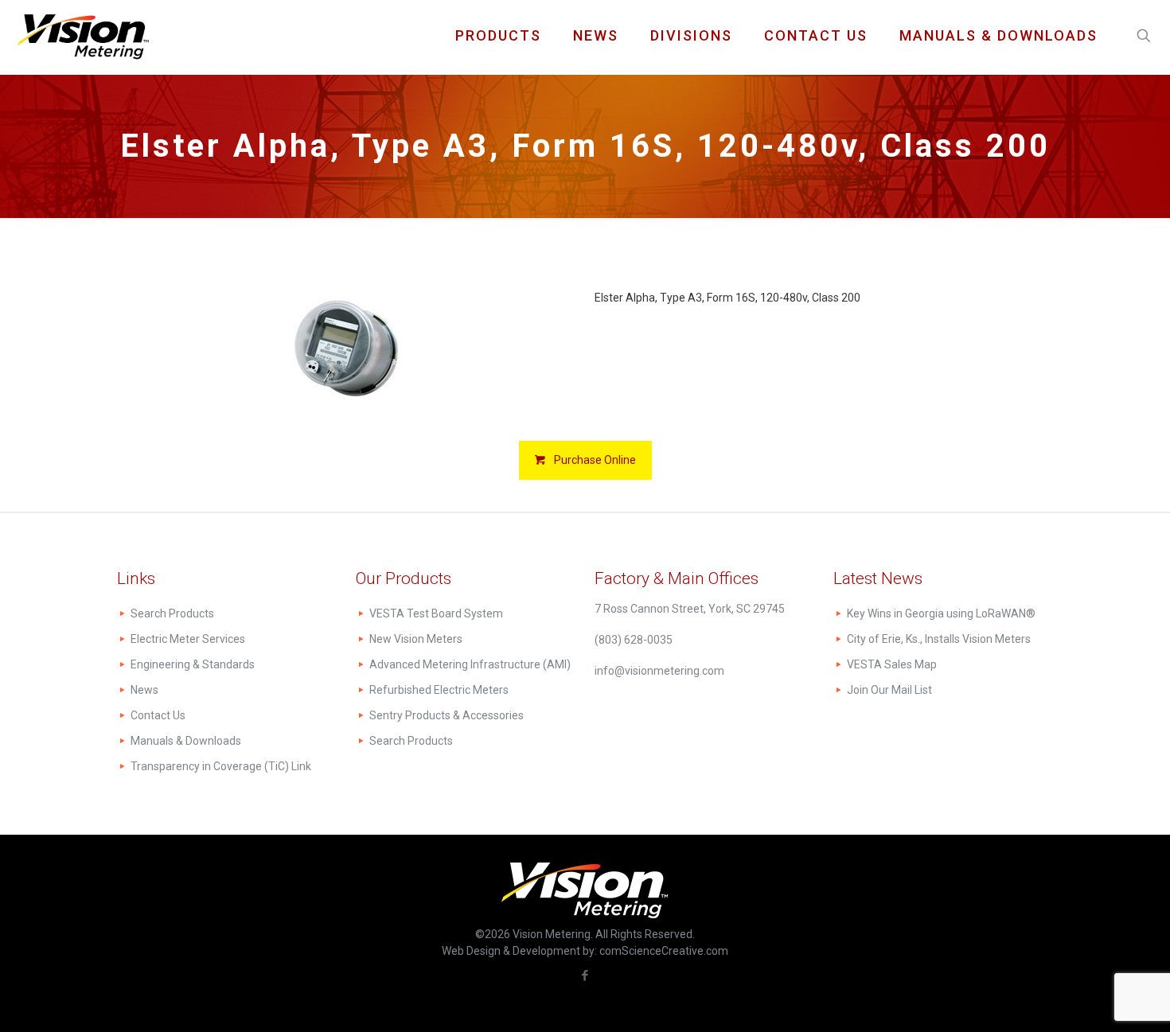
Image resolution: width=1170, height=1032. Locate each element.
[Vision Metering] (83, 36)
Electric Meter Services (188, 639)
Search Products (172, 613)
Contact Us (158, 715)
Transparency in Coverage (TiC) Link (221, 766)
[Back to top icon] (1093, 999)
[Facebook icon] (585, 975)
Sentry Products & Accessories (446, 715)
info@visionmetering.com (659, 670)
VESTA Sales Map (892, 664)
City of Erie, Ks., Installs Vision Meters (939, 639)
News (144, 689)
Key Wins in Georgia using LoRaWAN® (941, 613)
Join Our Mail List (889, 689)
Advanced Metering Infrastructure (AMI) (470, 664)
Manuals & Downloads (186, 740)
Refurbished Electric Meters (439, 689)
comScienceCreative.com (663, 950)
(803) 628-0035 (634, 639)
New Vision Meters (415, 639)
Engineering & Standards (193, 664)
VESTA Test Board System (436, 613)
